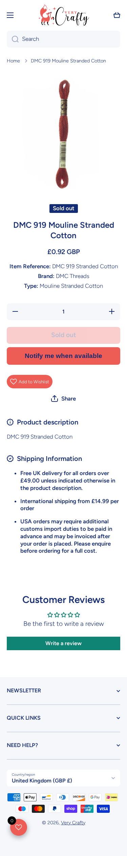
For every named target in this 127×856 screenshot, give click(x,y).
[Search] (13, 39)
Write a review (63, 643)
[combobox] (63, 39)
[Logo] (63, 15)
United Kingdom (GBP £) (42, 780)
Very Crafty (73, 823)
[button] (116, 15)
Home (13, 61)
